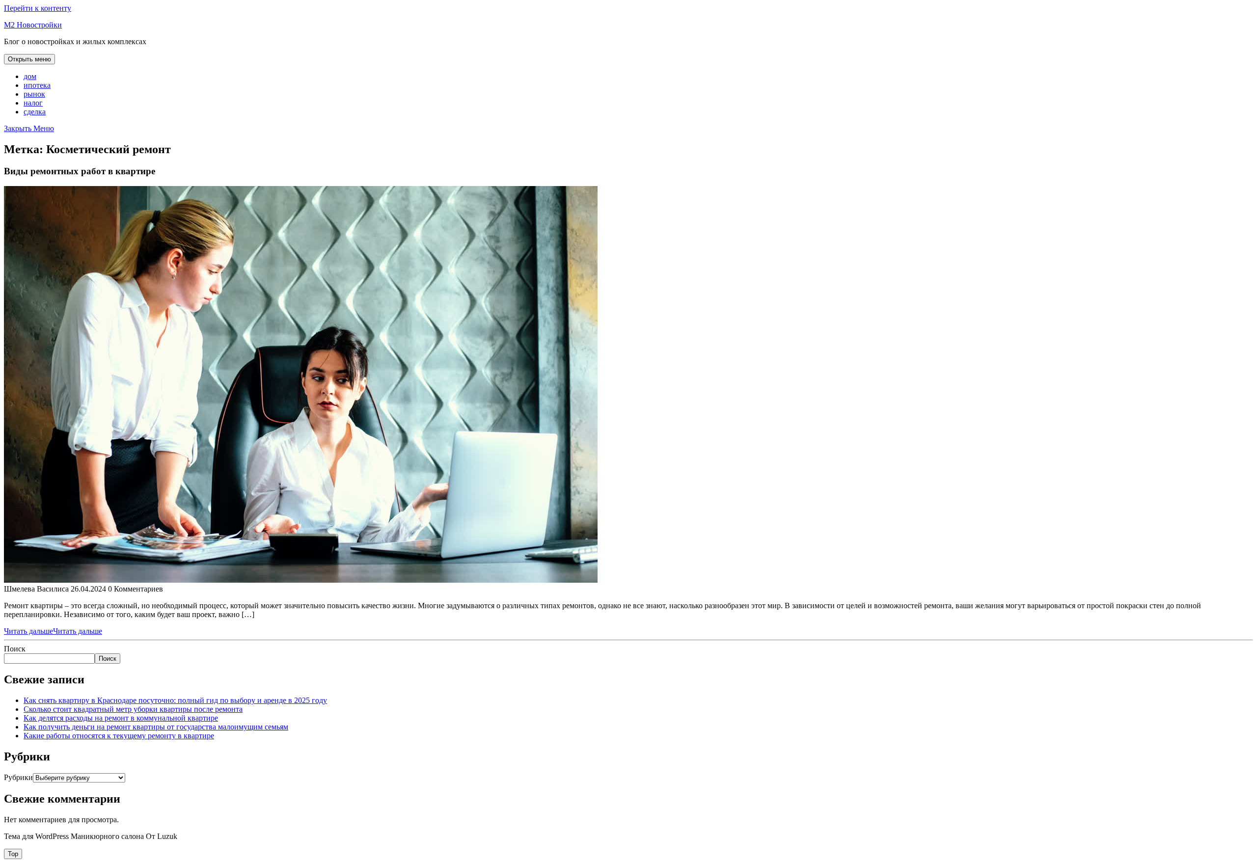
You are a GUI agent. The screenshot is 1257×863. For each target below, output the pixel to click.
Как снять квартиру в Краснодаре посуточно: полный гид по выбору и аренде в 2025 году (175, 700)
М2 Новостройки (33, 25)
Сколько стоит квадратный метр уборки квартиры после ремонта (133, 709)
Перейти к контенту (37, 8)
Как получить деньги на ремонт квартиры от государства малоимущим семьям (156, 727)
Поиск (15, 649)
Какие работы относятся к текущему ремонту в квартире (119, 735)
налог (33, 103)
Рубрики (18, 777)
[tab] (29, 59)
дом (30, 76)
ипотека (37, 85)
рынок (34, 94)
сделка (35, 112)
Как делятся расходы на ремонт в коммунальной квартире (121, 718)
